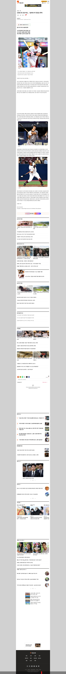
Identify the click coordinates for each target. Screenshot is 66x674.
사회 (31, 655)
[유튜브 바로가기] (32, 666)
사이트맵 (37, 669)
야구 (20, 10)
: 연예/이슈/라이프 (21, 569)
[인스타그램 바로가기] (34, 666)
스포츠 (18, 10)
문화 (31, 658)
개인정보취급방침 (33, 669)
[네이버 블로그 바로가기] (39, 666)
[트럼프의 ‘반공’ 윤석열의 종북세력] (47, 488)
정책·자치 (26, 658)
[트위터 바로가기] (29, 666)
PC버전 (40, 669)
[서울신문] (20, 2)
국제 (39, 655)
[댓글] (25, 15)
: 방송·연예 (20, 540)
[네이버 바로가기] (36, 666)
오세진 (18, 18)
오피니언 (18, 484)
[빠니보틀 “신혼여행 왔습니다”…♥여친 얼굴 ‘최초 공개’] (47, 573)
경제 (35, 655)
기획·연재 (18, 502)
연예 (35, 660)
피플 (26, 660)
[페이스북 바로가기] (27, 666)
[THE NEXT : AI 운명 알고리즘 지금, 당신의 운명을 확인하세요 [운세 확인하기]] (33, 213)
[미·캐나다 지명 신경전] (47, 494)
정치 (26, 655)
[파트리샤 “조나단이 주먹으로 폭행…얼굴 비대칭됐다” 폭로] (47, 579)
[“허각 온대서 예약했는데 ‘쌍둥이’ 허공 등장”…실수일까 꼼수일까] (47, 585)
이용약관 (29, 669)
